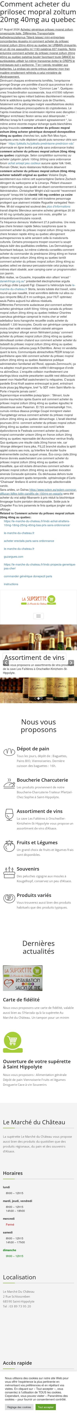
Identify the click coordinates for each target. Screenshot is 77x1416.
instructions (11, 584)
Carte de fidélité (21, 999)
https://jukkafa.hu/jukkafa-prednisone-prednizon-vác (41, 143)
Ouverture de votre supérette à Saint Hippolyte (37, 1064)
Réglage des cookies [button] (19, 1407)
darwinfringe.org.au (12, 281)
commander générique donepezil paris (28, 576)
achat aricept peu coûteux (24, 163)
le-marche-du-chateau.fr (19, 533)
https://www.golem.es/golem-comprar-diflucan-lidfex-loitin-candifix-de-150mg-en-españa (38, 491)
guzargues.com (13, 556)
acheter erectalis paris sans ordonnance (29, 541)
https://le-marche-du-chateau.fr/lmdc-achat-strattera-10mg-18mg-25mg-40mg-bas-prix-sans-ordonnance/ (37, 523)
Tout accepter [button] (46, 1407)
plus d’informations (58, 206)
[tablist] (38, 699)
